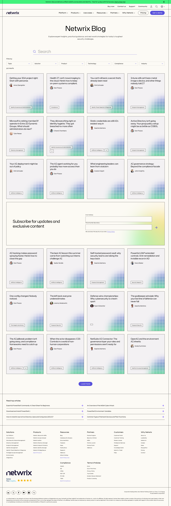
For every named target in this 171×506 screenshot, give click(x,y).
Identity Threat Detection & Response (16, 450)
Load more (85, 384)
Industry (144, 64)
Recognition (144, 447)
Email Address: (89, 215)
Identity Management (12, 447)
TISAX (61, 478)
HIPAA (61, 471)
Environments (10, 455)
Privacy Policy (111, 231)
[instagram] (29, 493)
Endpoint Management (12, 445)
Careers (143, 443)
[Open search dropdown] (156, 6)
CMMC (62, 466)
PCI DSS (62, 476)
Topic (10, 64)
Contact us (121, 6)
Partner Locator (91, 443)
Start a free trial (119, 2)
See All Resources (64, 457)
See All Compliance (65, 481)
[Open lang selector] (163, 6)
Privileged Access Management (14, 452)
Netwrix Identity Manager (40, 447)
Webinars (62, 452)
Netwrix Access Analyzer (39, 438)
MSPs (88, 440)
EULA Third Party (91, 468)
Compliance (119, 64)
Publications (63, 447)
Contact (143, 452)
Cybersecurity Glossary (66, 438)
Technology (92, 64)
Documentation (64, 440)
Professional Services (119, 443)
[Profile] (151, 6)
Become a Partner (92, 438)
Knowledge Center (119, 447)
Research (62, 450)
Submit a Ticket (118, 450)
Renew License (118, 440)
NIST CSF (62, 473)
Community (142, 6)
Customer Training (119, 438)
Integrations (9, 457)
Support (132, 6)
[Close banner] (164, 2)
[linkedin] (8, 493)
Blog (61, 435)
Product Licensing (92, 478)
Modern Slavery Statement (94, 476)
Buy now (111, 6)
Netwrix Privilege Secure (39, 450)
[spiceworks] (34, 493)
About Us (143, 435)
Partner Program (91, 435)
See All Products (37, 452)
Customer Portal (118, 435)
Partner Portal (90, 445)
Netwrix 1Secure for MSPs (40, 435)
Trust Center (90, 473)
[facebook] (19, 493)
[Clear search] (135, 51)
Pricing (143, 13)
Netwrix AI (143, 440)
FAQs (115, 452)
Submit (156, 227)
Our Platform (9, 435)
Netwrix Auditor (37, 440)
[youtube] (24, 493)
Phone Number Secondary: (93, 222)
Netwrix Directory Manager (40, 443)
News (61, 445)
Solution (37, 64)
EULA (88, 466)
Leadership (144, 438)
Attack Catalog (64, 455)
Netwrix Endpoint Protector (40, 445)
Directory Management (12, 443)
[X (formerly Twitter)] (13, 493)
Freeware (62, 443)
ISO (61, 468)
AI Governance (10, 438)
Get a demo (157, 13)
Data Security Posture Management (15, 440)
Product (64, 64)
